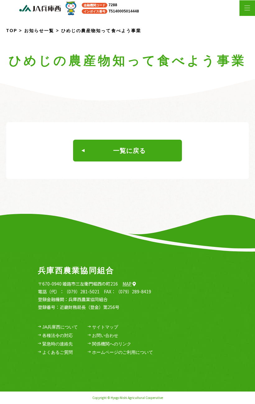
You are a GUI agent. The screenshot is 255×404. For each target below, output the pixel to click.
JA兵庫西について (60, 327)
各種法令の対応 (57, 335)
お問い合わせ (105, 335)
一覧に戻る (129, 150)
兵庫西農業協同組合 (76, 270)
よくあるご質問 (57, 352)
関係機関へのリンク (111, 343)
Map (127, 284)
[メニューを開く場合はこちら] (247, 8)
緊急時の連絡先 (57, 343)
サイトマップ (105, 327)
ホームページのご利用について (122, 352)
